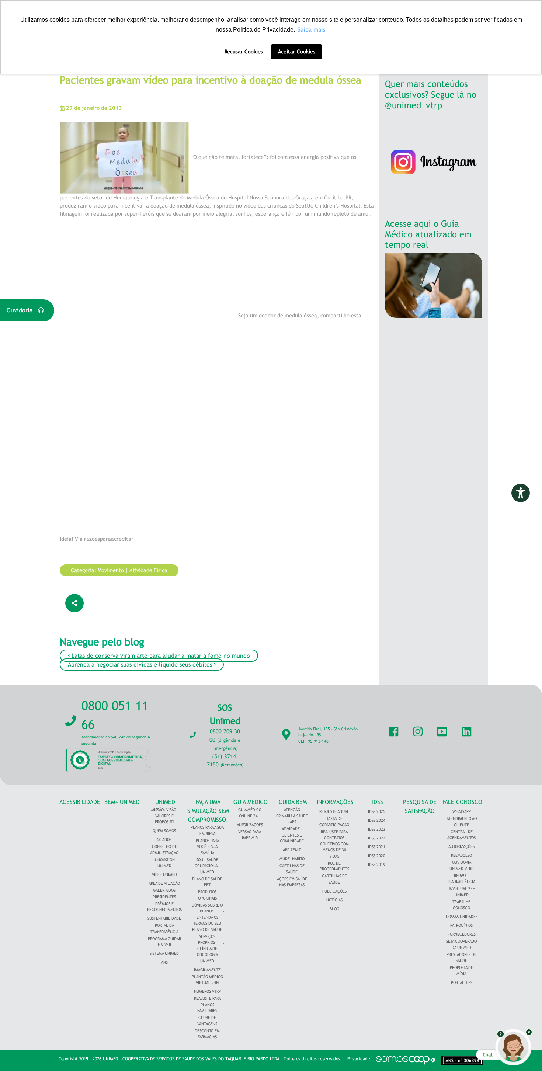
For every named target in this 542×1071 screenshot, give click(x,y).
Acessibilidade (79, 802)
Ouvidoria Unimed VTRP (461, 865)
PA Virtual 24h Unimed (461, 891)
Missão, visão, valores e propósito (164, 815)
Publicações (334, 891)
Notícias (334, 900)
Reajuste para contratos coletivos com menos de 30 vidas (334, 844)
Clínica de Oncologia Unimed (207, 954)
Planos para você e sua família (207, 846)
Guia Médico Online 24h (249, 812)
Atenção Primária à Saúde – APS (292, 815)
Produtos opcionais (207, 895)
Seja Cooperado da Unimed (461, 944)
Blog (334, 909)
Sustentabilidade (164, 918)
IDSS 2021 (376, 847)
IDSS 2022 (376, 838)
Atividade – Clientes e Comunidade (292, 835)
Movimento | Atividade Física (132, 570)
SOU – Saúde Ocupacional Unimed (207, 866)
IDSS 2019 (376, 864)
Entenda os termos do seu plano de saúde (207, 923)
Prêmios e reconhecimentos (164, 906)
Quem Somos (164, 830)
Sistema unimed (164, 953)
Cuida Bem (293, 802)
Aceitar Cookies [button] (296, 51)
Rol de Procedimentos (334, 866)
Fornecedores (462, 934)
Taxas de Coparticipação (334, 821)
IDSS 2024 (376, 820)
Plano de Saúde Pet (207, 882)
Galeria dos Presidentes (164, 893)
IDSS (377, 802)
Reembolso (461, 855)
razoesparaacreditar (108, 539)
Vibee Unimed (164, 874)
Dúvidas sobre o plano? (207, 908)
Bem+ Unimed (122, 802)
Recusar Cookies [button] (244, 51)
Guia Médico (250, 802)
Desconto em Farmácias (207, 1034)
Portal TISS (461, 982)
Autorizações (250, 825)
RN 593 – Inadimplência (461, 878)
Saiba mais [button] (311, 29)
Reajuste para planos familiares (207, 1004)
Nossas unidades (461, 916)
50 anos (164, 839)
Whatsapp (461, 811)
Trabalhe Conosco (461, 905)
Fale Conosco (462, 802)
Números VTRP (207, 991)
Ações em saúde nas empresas (292, 882)
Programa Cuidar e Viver (164, 941)
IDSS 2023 (376, 829)
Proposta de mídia (461, 970)
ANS (164, 962)
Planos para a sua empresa (207, 830)
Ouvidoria (22, 310)
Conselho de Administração (164, 849)
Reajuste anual (334, 811)
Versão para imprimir (249, 835)
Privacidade (358, 1058)
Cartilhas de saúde (334, 879)
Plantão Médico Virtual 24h (207, 979)
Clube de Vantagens (207, 1020)
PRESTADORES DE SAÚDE (461, 957)
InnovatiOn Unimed (164, 863)
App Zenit (292, 850)
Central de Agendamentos (461, 835)
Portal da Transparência (164, 928)
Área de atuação (164, 883)
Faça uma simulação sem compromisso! (208, 811)
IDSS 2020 (376, 855)
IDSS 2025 (376, 811)
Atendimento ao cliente (462, 821)
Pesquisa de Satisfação (420, 806)
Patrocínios (461, 925)
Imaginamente (207, 969)
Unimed (165, 802)
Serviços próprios (206, 939)
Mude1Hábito (292, 858)
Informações (335, 802)
